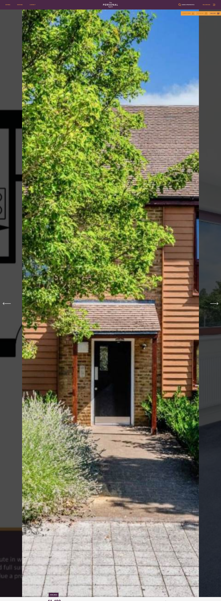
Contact (33, 4)
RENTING (20, 4)
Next (214, 303)
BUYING (8, 4)
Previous (7, 303)
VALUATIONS (206, 4)
